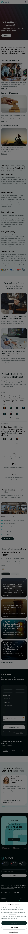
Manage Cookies (13, 932)
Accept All (14, 923)
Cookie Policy (12, 914)
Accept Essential (14, 927)
